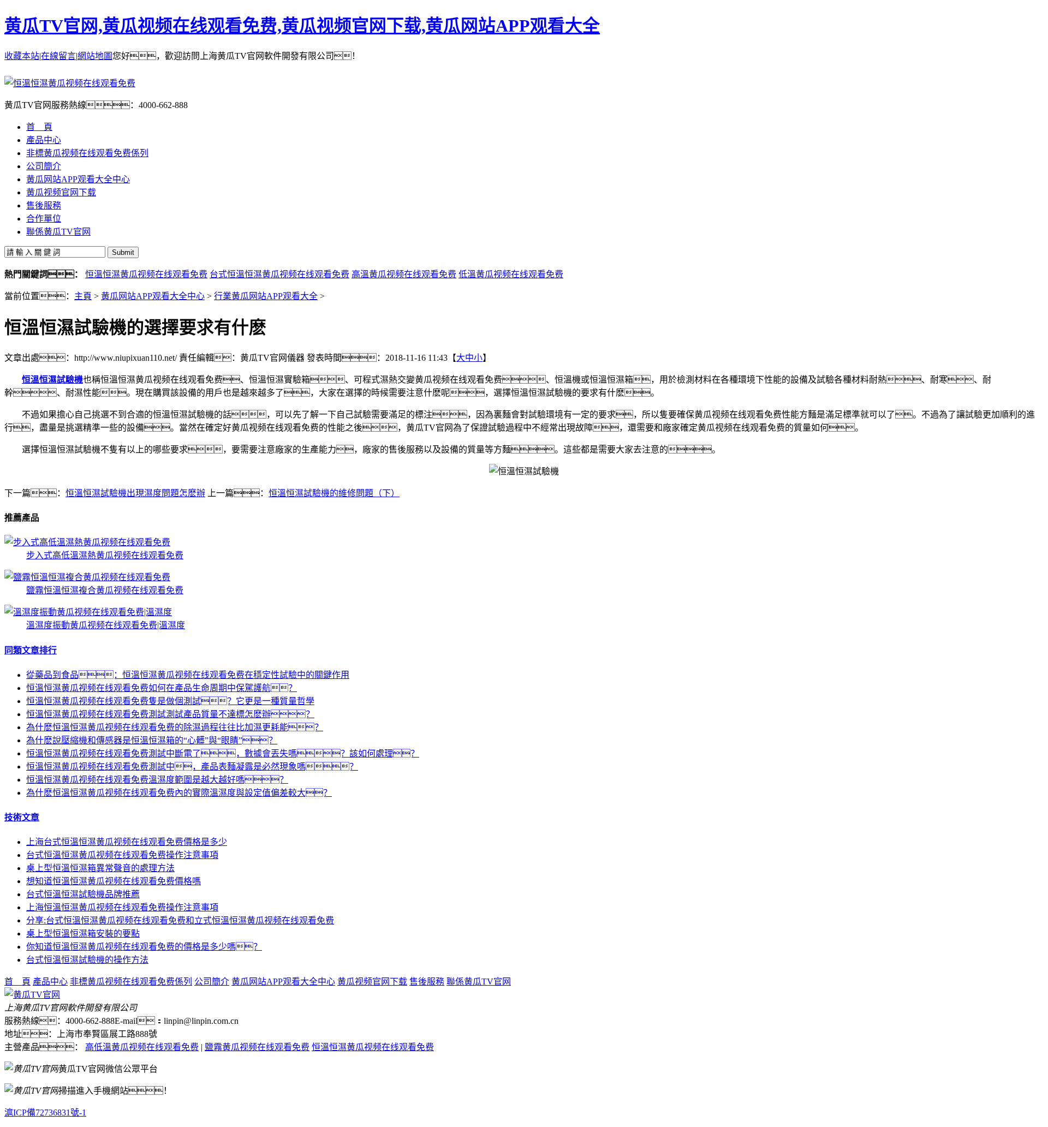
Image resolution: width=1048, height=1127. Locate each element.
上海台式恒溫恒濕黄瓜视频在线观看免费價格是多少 (126, 841)
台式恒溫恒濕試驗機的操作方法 (87, 959)
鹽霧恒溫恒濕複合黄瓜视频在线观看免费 (104, 590)
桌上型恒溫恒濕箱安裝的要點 (83, 933)
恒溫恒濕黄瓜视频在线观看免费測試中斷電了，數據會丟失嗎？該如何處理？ (222, 753)
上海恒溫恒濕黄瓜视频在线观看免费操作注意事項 (122, 907)
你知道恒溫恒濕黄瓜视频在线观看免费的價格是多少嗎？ (144, 946)
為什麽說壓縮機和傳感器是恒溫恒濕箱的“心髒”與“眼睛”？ (151, 740)
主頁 (83, 296)
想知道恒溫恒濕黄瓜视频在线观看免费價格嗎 (113, 881)
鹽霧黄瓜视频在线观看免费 (257, 1047)
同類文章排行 (30, 650)
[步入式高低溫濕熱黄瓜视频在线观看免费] (87, 542)
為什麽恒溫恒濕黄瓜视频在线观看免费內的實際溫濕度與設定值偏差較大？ (179, 792)
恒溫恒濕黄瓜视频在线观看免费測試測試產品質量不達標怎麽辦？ (170, 714)
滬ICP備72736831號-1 (45, 1112)
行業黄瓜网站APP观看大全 (266, 296)
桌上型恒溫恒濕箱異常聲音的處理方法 (100, 868)
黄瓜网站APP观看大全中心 (153, 296)
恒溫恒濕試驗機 (52, 379)
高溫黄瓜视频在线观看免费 (404, 274)
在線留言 (58, 56)
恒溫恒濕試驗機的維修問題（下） (334, 493)
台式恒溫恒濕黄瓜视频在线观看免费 (279, 274)
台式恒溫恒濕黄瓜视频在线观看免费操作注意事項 (122, 855)
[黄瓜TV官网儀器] (32, 994)
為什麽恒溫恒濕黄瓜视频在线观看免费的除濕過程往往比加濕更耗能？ (174, 727)
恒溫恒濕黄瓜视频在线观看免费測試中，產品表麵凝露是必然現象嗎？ (192, 766)
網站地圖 (95, 56)
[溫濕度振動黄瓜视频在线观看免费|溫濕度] (88, 612)
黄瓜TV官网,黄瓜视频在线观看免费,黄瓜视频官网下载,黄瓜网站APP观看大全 (302, 25)
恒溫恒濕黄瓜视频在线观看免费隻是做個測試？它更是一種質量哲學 (170, 701)
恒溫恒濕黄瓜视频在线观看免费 (146, 274)
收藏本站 (21, 56)
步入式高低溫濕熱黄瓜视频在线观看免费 (104, 555)
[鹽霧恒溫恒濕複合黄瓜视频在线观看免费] (87, 577)
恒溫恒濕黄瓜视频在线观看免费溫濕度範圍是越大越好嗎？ (157, 779)
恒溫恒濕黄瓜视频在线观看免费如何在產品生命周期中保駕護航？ (161, 688)
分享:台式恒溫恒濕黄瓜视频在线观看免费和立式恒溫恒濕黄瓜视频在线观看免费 (180, 920)
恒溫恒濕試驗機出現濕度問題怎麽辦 (135, 493)
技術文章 (21, 817)
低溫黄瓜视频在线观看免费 (510, 274)
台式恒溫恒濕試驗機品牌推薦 (83, 894)
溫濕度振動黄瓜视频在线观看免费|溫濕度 (105, 625)
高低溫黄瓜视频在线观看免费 (142, 1047)
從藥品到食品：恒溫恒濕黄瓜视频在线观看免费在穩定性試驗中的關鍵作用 (187, 674)
